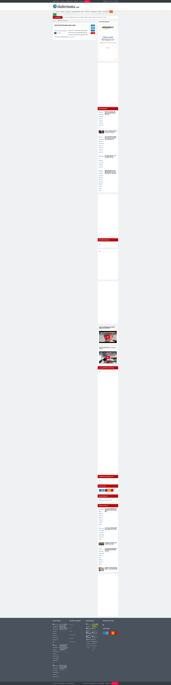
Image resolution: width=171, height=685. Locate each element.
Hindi (111, 11)
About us (63, 1)
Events (99, 11)
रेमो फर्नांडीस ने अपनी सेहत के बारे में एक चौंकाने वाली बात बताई (111, 543)
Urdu (55, 14)
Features (62, 11)
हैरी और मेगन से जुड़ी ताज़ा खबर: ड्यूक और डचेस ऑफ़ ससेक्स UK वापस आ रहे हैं (110, 113)
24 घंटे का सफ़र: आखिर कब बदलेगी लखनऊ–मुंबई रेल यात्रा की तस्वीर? (111, 528)
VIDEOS (87, 11)
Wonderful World (75, 11)
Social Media (105, 11)
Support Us (87, 1)
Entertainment (94, 11)
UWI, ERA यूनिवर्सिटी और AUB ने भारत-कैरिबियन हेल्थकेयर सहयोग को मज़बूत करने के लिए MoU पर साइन (85, 17)
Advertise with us (69, 1)
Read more (72, 37)
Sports (82, 11)
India (70, 628)
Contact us (81, 1)
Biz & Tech (68, 11)
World (70, 631)
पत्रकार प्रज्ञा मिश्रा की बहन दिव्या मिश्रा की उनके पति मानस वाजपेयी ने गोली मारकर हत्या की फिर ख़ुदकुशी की (64, 647)
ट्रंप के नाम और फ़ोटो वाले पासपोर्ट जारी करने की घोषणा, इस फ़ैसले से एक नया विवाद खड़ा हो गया (110, 138)
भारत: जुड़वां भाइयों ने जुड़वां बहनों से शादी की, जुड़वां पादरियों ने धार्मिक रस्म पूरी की (111, 550)
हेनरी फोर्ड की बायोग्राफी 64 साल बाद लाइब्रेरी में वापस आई (110, 156)
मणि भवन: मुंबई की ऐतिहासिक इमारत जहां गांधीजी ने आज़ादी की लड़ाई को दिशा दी (111, 510)
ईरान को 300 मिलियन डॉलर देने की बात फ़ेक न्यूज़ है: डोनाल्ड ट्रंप (111, 131)
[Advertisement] (102, 6)
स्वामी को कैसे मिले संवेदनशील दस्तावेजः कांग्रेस (65, 25)
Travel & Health (72, 634)
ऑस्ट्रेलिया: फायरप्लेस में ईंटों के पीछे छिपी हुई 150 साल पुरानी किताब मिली (111, 568)
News (57, 11)
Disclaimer (76, 1)
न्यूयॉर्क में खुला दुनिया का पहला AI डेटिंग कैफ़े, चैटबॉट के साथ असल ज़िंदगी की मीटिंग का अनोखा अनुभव (110, 172)
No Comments (67, 27)
